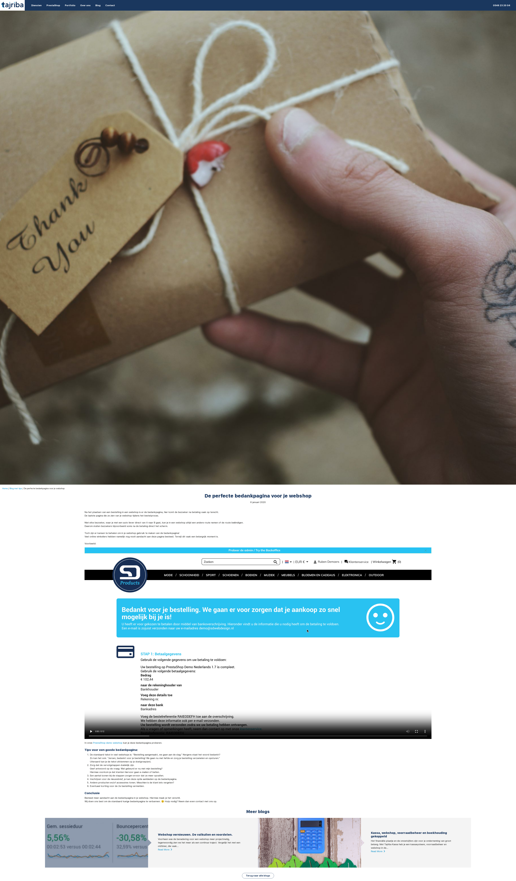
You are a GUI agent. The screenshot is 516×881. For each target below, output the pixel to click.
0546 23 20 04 (501, 5)
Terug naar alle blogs (258, 875)
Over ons (85, 5)
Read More (163, 849)
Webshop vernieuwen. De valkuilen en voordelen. (195, 834)
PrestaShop (53, 5)
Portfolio (70, 5)
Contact (110, 5)
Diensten (36, 5)
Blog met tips (16, 488)
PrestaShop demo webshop (107, 742)
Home (5, 488)
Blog (98, 5)
